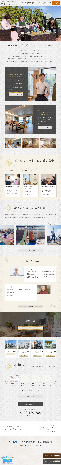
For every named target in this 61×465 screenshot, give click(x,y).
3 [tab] (26, 390)
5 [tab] (29, 390)
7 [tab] (33, 390)
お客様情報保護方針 (51, 431)
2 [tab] (24, 390)
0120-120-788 (30, 412)
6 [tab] (31, 390)
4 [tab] (27, 390)
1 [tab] (22, 390)
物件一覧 (40, 431)
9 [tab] (36, 390)
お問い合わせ (57, 3)
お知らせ (48, 429)
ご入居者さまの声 (50, 425)
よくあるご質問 (50, 427)
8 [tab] (35, 390)
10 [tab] (38, 390)
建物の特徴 (40, 429)
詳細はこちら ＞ (11, 354)
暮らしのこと (41, 427)
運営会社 (22, 445)
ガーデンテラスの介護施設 (33, 445)
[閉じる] (13, 457)
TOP (20, 3)
